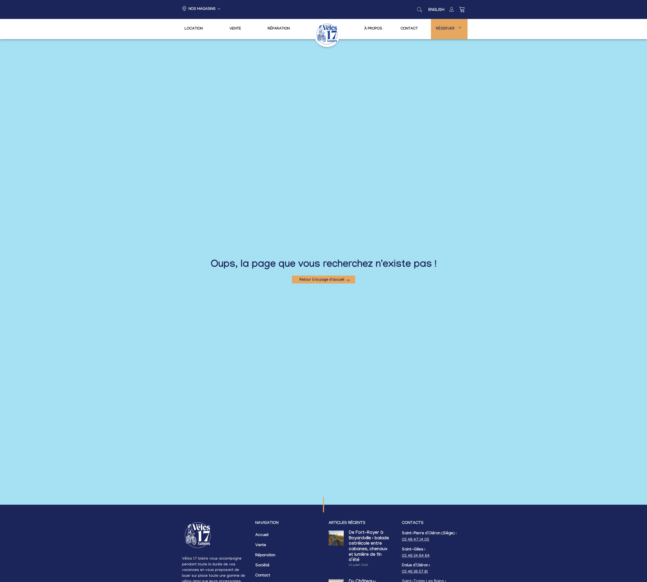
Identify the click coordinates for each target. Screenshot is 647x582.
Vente (235, 29)
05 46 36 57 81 (415, 572)
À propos (373, 29)
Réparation (279, 29)
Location (193, 29)
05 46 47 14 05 (415, 540)
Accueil (261, 535)
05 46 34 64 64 (416, 556)
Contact (409, 29)
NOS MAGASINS (202, 9)
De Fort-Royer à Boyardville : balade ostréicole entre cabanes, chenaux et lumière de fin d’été (369, 546)
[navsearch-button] (419, 9)
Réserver (445, 29)
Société (262, 565)
